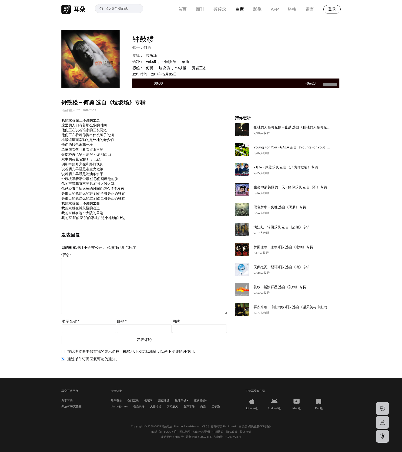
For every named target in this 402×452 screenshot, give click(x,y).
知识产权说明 (202, 431)
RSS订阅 (156, 431)
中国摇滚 (168, 62)
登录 (332, 9)
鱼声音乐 (189, 406)
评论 (66, 255)
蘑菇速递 (163, 400)
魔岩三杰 (199, 68)
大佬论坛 (155, 406)
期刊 (200, 9)
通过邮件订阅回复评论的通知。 (93, 359)
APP (275, 9)
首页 (182, 9)
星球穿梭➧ (181, 400)
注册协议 (218, 431)
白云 (203, 406)
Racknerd (229, 426)
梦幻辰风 (172, 406)
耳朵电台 (116, 400)
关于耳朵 (67, 400)
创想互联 (133, 400)
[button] (382, 408)
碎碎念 (220, 9)
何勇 (147, 47)
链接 (292, 9)
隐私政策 (232, 431)
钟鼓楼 (180, 68)
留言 (310, 9)
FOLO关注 (171, 431)
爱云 (245, 426)
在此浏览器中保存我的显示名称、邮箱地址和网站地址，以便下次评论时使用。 (132, 352)
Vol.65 (151, 62)
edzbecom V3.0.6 (198, 426)
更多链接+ (200, 400)
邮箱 (122, 321)
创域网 (148, 400)
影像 (257, 9)
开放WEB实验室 (71, 406)
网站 (176, 321)
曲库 (239, 9)
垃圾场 (151, 55)
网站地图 (185, 431)
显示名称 (70, 321)
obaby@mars (119, 406)
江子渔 (215, 406)
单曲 (185, 62)
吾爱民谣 (138, 406)
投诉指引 (245, 431)
